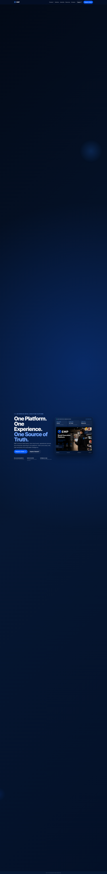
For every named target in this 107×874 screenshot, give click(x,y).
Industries (62, 2)
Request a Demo (88, 2)
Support (79, 2)
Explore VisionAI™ (34, 451)
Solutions (57, 2)
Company (73, 2)
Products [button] (51, 2)
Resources (67, 2)
